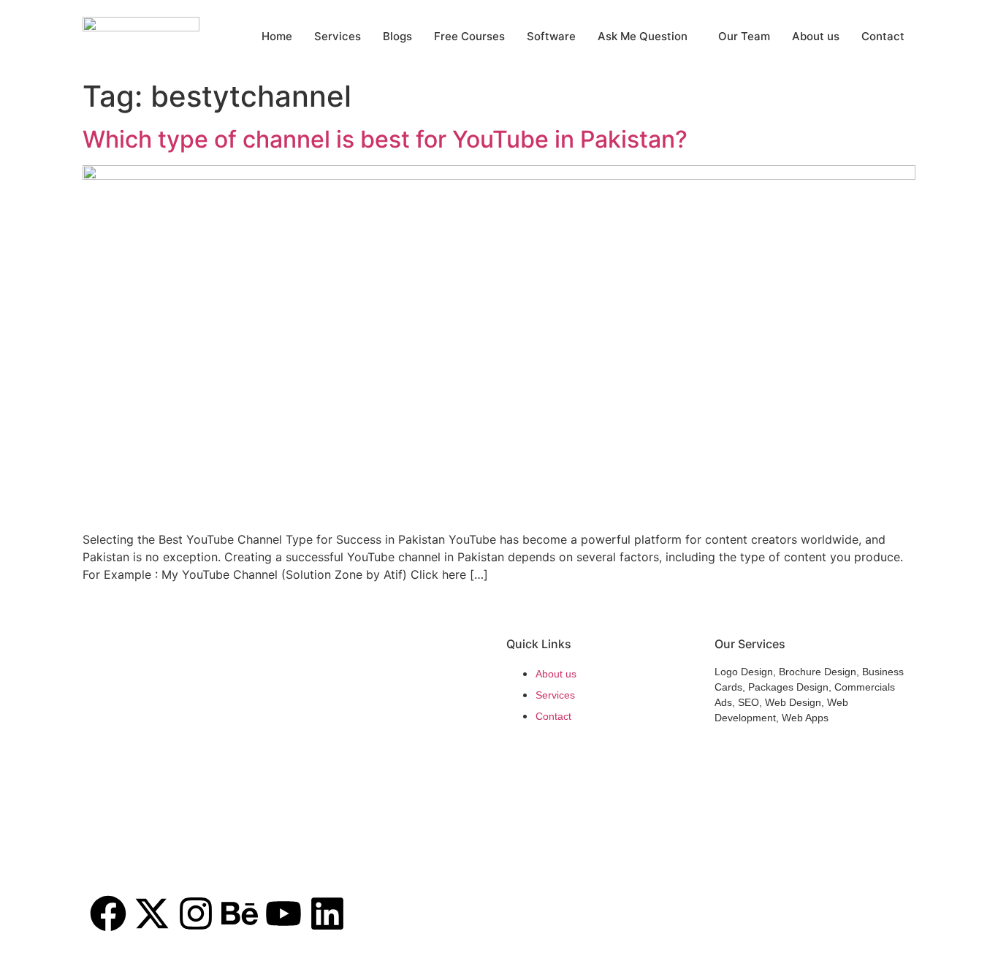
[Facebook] (108, 913)
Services (337, 36)
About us (815, 36)
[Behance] (239, 913)
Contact (882, 36)
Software (551, 36)
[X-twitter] (152, 913)
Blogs (397, 36)
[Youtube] (283, 913)
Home (277, 36)
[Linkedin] (327, 913)
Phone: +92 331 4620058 (148, 862)
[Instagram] (196, 913)
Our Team (744, 36)
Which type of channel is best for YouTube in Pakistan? (385, 139)
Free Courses (469, 36)
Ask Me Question (642, 36)
